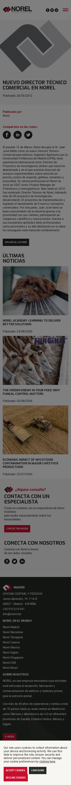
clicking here (47, 761)
